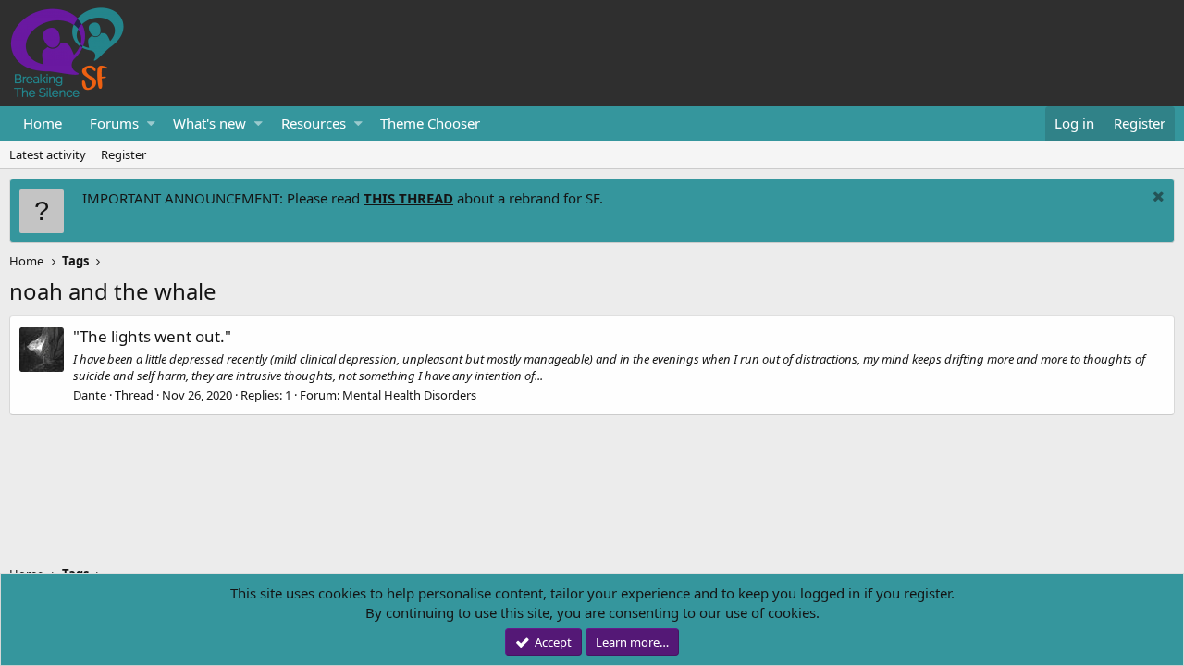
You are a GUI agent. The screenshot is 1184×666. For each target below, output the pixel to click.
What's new (209, 123)
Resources (313, 123)
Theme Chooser (430, 123)
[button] (151, 123)
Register (123, 154)
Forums (114, 123)
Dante (89, 395)
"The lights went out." (152, 336)
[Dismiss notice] (1156, 198)
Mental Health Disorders (409, 395)
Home (42, 123)
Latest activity (47, 154)
